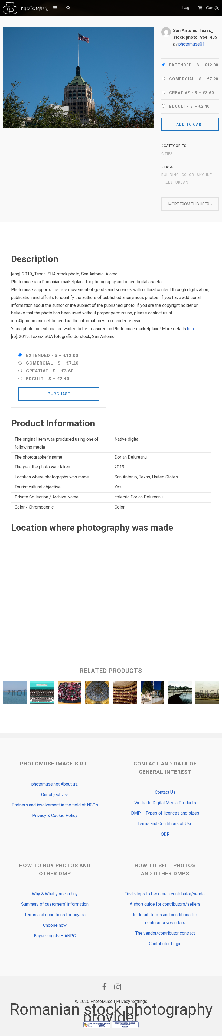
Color (188, 175)
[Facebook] (104, 987)
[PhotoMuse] (25, 8)
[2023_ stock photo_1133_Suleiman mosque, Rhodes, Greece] (152, 694)
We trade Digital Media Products (165, 802)
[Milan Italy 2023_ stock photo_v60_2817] (97, 694)
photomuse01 (191, 44)
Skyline (204, 175)
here (191, 328)
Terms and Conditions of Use (165, 823)
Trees (167, 182)
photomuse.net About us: (54, 784)
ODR (165, 834)
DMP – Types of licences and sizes (165, 813)
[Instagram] (117, 987)
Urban (181, 182)
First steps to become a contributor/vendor (165, 893)
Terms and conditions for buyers (55, 914)
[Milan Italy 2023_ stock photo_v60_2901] (70, 694)
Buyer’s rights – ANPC (55, 935)
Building (170, 175)
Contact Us (165, 792)
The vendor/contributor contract (165, 933)
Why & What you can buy (55, 893)
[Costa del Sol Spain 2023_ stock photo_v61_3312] (42, 694)
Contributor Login (165, 943)
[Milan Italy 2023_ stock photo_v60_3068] (125, 694)
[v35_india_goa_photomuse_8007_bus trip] (207, 694)
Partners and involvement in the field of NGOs (55, 804)
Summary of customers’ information (55, 904)
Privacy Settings (131, 1001)
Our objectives (54, 794)
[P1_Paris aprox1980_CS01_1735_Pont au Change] (180, 694)
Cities (167, 154)
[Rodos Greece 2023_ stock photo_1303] (15, 694)
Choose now (55, 925)
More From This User (188, 204)
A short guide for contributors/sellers (165, 904)
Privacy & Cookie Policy (54, 815)
